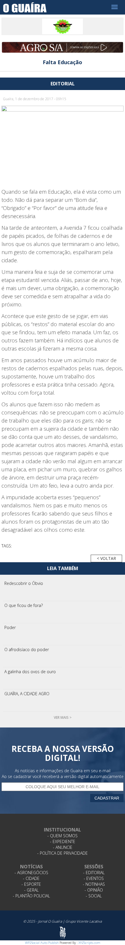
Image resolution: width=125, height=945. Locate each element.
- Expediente (62, 841)
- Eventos (94, 878)
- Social (94, 896)
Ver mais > (63, 717)
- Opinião (94, 890)
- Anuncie (62, 847)
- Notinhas (94, 884)
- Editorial (94, 872)
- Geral (31, 890)
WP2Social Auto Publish (42, 942)
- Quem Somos (62, 835)
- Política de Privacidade (62, 853)
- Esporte (31, 884)
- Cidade (31, 878)
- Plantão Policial (31, 896)
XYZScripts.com (89, 942)
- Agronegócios (31, 872)
